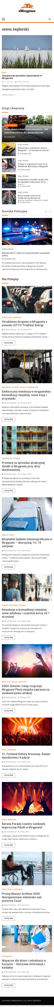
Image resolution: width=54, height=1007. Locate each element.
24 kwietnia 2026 (10, 259)
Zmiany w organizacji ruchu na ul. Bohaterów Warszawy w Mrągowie (33, 165)
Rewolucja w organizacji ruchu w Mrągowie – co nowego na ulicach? (33, 149)
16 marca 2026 (25, 202)
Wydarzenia (17, 317)
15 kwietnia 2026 (26, 154)
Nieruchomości (7, 458)
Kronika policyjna (8, 249)
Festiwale (14, 682)
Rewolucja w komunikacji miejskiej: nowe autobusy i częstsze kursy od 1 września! (26, 613)
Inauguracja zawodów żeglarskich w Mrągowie (22, 77)
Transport (15, 387)
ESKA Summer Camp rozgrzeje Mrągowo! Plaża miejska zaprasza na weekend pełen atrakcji (25, 689)
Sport (4, 72)
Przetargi (16, 458)
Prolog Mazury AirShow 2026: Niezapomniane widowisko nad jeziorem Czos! (21, 897)
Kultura (4, 750)
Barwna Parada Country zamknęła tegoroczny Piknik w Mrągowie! (23, 825)
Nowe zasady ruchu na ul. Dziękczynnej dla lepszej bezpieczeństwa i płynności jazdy (33, 198)
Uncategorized (7, 956)
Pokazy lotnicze (7, 889)
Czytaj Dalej (8, 95)
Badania (5, 535)
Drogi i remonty (11, 125)
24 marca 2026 (25, 170)
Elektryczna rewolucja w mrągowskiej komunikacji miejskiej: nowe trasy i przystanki (26, 395)
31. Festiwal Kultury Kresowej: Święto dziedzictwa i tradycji (26, 755)
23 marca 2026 (25, 186)
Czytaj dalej (8, 343)
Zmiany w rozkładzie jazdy (29, 387)
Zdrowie (11, 535)
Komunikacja (6, 387)
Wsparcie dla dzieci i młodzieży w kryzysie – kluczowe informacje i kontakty (24, 964)
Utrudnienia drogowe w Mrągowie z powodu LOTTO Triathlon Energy (24, 323)
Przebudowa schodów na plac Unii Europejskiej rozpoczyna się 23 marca (33, 181)
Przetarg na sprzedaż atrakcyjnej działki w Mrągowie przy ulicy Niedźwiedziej (23, 466)
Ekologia (5, 605)
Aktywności (6, 682)
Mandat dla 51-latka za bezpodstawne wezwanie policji (26, 254)
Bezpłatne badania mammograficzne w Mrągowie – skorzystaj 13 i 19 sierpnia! (27, 543)
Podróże (5, 317)
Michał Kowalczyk (23, 82)
